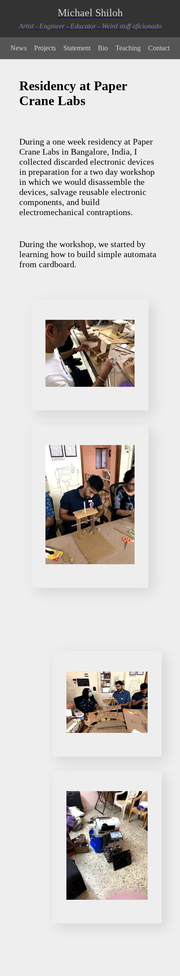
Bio (103, 48)
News (18, 48)
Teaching (128, 48)
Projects (45, 48)
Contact (159, 48)
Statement (76, 48)
